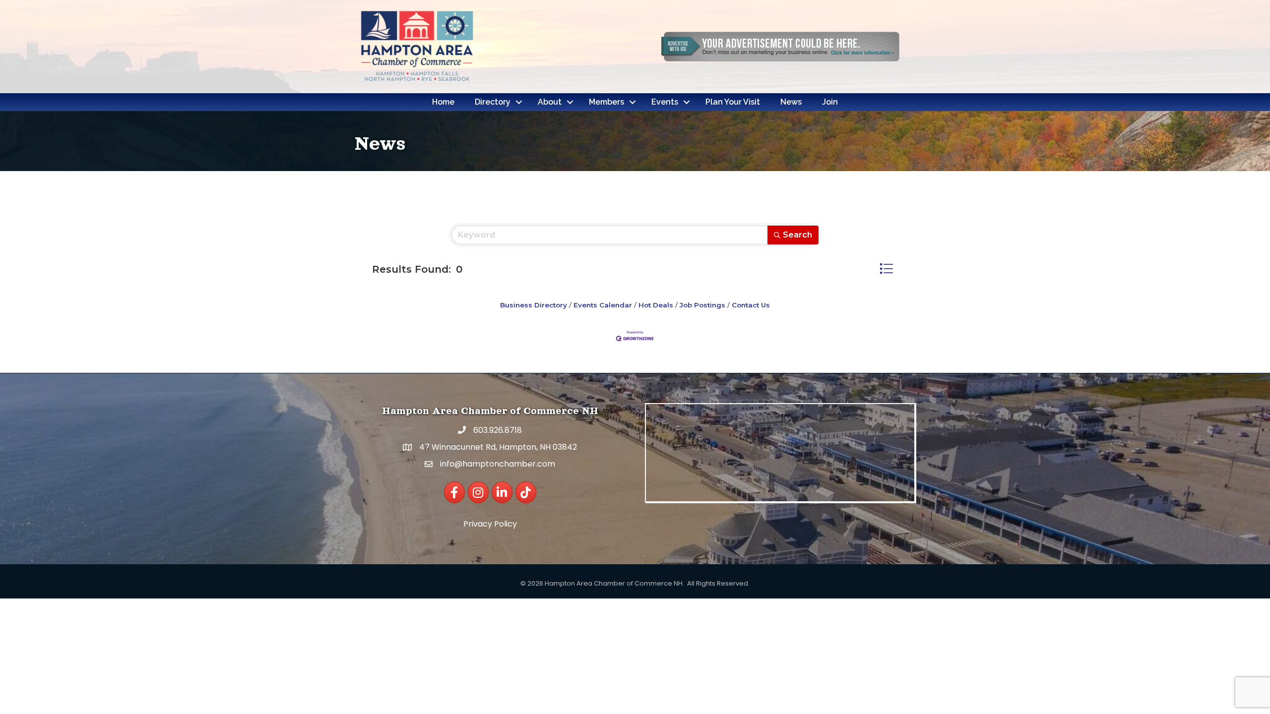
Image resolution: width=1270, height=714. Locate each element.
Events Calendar (602, 305)
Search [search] (797, 234)
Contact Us (751, 305)
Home (443, 102)
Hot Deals (655, 305)
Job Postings (702, 305)
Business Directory (533, 305)
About (550, 102)
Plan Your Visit (732, 102)
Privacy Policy (490, 524)
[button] (886, 268)
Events (664, 102)
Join (830, 102)
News (791, 102)
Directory (492, 102)
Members (606, 102)
